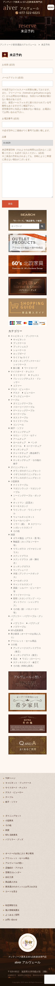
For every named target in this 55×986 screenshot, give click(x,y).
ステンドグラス (20, 556)
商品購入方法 (11, 882)
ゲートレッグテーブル (24, 410)
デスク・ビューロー (20, 389)
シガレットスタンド (22, 527)
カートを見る (11, 891)
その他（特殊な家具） (24, 666)
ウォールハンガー (21, 520)
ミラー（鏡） (19, 524)
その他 (16, 531)
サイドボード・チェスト (22, 371)
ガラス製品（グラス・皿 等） (27, 538)
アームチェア (19, 439)
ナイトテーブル (20, 485)
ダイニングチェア (21, 432)
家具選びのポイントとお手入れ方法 (21, 887)
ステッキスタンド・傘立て (26, 662)
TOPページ (10, 778)
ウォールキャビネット (24, 517)
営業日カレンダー (13, 872)
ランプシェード (20, 570)
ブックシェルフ (20, 346)
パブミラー (18, 623)
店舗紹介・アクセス (14, 868)
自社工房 (9, 877)
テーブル (15, 400)
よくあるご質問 (12, 915)
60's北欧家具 (17, 630)
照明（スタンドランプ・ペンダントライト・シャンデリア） (27, 602)
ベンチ (34, 442)
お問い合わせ (11, 919)
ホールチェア (19, 442)
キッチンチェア (20, 449)
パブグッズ (34, 623)
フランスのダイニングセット (27, 478)
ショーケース (19, 350)
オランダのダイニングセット (27, 471)
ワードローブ (30, 368)
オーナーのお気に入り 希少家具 (19, 853)
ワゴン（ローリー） (31, 659)
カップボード (19, 353)
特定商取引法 (11, 905)
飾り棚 (16, 368)
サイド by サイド (21, 357)
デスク (16, 393)
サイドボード (19, 375)
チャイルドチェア (21, 456)
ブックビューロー (21, 396)
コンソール (18, 424)
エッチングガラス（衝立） (26, 655)
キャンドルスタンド (22, 584)
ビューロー (29, 393)
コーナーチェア (33, 446)
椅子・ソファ (17, 428)
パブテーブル (19, 627)
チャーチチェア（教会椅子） (27, 453)
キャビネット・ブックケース (24, 336)
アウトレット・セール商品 (23, 641)
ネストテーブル (20, 417)
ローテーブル (19, 414)
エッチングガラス (21, 566)
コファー (17, 385)
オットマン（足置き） (24, 502)
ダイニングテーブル (22, 403)
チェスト (35, 375)
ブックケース (19, 343)
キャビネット (19, 339)
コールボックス (20, 580)
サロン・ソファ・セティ (25, 435)
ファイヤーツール (21, 595)
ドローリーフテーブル (24, 407)
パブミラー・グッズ (14, 839)
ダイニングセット (19, 467)
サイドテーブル (20, 421)
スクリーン (36, 524)
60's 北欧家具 (11, 835)
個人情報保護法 (12, 910)
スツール (17, 446)
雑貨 (13, 534)
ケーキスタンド (20, 506)
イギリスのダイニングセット (27, 474)
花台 (15, 659)
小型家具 (15, 481)
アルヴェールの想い (14, 863)
